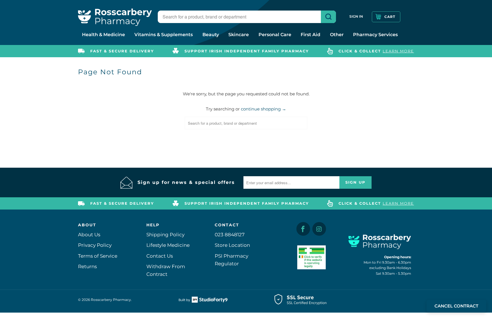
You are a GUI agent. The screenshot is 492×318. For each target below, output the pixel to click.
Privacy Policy (95, 245)
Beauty (210, 34)
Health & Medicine (103, 34)
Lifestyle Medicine (168, 245)
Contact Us (159, 256)
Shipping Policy (165, 234)
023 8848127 (230, 234)
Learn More (398, 51)
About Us (89, 234)
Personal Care (275, 34)
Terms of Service (97, 256)
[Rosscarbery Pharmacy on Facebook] (303, 229)
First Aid (310, 34)
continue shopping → (263, 109)
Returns (87, 266)
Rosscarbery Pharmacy (111, 300)
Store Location (232, 245)
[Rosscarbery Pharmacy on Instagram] (319, 229)
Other (337, 34)
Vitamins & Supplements (163, 34)
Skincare (238, 34)
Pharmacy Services (375, 34)
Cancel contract (456, 306)
